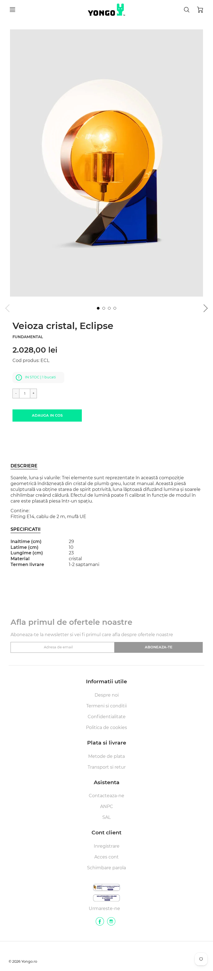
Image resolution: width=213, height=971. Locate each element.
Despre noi (107, 695)
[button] (47, 415)
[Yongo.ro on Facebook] (100, 923)
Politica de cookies (106, 727)
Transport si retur (107, 767)
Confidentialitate (107, 716)
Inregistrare (107, 846)
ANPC (106, 806)
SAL (106, 817)
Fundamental (27, 337)
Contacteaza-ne (106, 795)
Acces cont (106, 857)
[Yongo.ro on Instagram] (111, 923)
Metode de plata (106, 756)
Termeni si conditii (106, 706)
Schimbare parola (106, 867)
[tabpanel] (98, 308)
